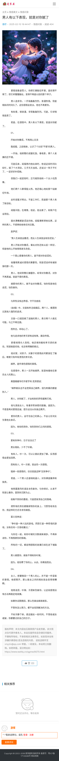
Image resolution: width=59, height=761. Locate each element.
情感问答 (24, 12)
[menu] (54, 4)
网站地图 (34, 756)
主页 (4, 12)
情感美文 (13, 12)
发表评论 (9, 742)
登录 (25, 734)
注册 (31, 734)
